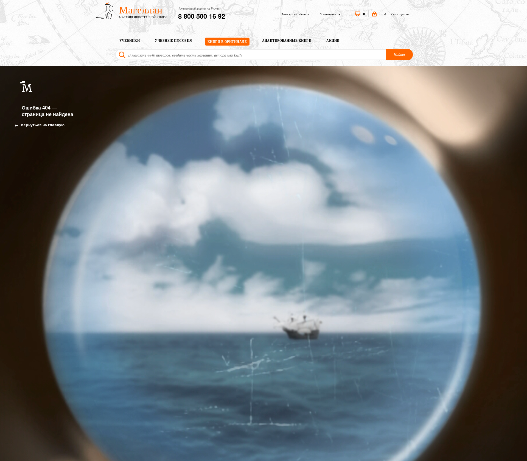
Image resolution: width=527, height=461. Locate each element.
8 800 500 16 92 (201, 16)
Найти (399, 54)
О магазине (328, 14)
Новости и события (295, 14)
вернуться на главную (42, 124)
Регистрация (400, 14)
